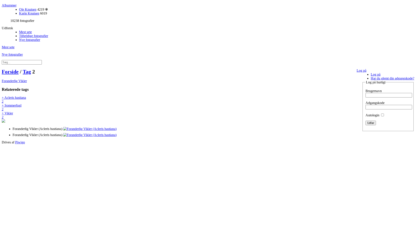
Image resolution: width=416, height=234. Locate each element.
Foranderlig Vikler (14, 81)
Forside (10, 72)
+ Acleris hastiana (14, 99)
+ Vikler (7, 115)
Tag (27, 72)
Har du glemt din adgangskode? (392, 78)
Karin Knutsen (29, 13)
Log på (361, 70)
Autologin (373, 115)
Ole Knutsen (27, 9)
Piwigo (20, 142)
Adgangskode (375, 103)
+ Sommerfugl (11, 107)
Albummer (9, 5)
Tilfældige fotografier (33, 36)
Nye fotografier (29, 40)
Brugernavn (374, 91)
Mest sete (25, 32)
